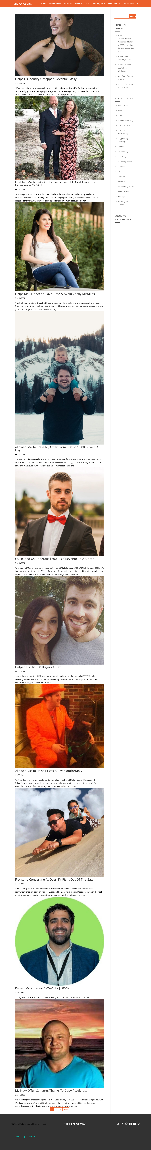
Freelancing (123, 152)
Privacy (32, 1137)
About (66, 4)
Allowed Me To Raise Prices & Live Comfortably (48, 771)
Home (43, 4)
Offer (120, 171)
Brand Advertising (125, 120)
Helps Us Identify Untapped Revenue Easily (46, 79)
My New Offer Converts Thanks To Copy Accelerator (52, 1090)
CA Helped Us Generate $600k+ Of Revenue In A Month (54, 559)
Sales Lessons (123, 191)
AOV (120, 110)
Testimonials (129, 4)
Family (121, 147)
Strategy (121, 196)
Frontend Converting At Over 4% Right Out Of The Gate (54, 879)
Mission (78, 4)
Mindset (121, 167)
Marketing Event (125, 161)
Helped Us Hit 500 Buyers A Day (38, 667)
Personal (121, 181)
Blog (88, 4)
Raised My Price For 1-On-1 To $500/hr (42, 988)
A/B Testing (123, 105)
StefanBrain (55, 4)
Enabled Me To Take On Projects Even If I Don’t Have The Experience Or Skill (55, 183)
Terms (17, 1137)
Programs (113, 4)
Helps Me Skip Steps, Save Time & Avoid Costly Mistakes (55, 294)
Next (66, 1109)
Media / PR (98, 4)
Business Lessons (125, 125)
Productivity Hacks (126, 186)
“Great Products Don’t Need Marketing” (124, 68)
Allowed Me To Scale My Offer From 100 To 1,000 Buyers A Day (56, 448)
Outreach (121, 176)
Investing (122, 156)
